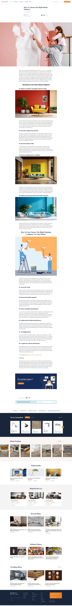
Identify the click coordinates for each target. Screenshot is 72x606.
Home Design (16, 1)
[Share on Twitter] (41, 15)
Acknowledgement (43, 601)
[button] (61, 451)
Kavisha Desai (31, 586)
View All (59, 441)
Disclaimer (11, 599)
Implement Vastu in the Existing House (50, 410)
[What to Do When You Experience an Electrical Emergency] (18, 521)
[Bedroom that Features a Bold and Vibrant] (57, 450)
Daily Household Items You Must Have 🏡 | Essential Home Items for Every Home (35, 557)
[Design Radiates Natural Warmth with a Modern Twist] (46, 450)
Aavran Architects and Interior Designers (25, 455)
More (30, 1)
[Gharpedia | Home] (5, 1)
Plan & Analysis (34, 596)
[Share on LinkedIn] (43, 15)
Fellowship (24, 596)
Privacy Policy (12, 600)
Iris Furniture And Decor (3, 455)
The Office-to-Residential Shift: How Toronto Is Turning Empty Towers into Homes (53, 530)
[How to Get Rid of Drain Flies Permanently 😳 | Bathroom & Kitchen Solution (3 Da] (54, 551)
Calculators (26, 1)
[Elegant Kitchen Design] (25, 450)
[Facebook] (54, 601)
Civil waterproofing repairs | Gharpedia (36, 410)
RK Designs (45, 455)
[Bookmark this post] (47, 15)
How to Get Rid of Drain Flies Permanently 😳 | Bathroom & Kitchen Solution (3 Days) (52, 557)
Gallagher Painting (43, 70)
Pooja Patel (26, 14)
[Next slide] (61, 411)
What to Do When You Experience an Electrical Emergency (18, 530)
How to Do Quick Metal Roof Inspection (16, 479)
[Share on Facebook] (44, 15)
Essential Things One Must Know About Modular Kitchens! (17, 584)
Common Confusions (34, 594)
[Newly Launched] (36, 425)
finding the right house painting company (35, 354)
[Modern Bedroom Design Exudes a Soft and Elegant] (35, 450)
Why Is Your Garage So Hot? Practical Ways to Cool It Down (34, 530)
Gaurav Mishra (48, 533)
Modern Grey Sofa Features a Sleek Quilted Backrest (4, 453)
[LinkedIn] (51, 601)
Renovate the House (24, 410)
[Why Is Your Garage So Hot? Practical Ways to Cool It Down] (36, 521)
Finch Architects (67, 455)
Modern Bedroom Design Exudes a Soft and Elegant (35, 452)
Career (42, 594)
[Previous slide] (18, 411)
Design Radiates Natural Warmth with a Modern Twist (46, 454)
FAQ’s (41, 596)
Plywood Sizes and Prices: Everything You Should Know (34, 584)
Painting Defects (14, 500)
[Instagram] (53, 601)
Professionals (21, 1)
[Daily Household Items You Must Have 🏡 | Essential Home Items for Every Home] (36, 551)
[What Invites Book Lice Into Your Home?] (18, 551)
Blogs (11, 1)
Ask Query (20, 383)
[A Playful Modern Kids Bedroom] (14, 450)
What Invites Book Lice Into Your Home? (17, 557)
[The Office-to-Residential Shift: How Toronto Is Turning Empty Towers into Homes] (53, 521)
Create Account (67, 1)
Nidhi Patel (12, 532)
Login (62, 1)
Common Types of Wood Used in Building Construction (52, 584)
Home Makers (13, 455)
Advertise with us (25, 594)
